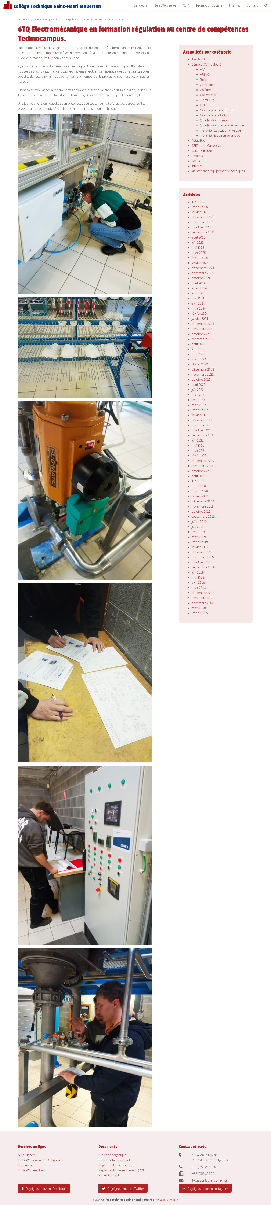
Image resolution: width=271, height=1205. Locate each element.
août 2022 (198, 384)
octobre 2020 (201, 471)
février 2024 (200, 313)
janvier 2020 (200, 496)
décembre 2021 (203, 420)
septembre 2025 (203, 232)
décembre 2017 (203, 592)
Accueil (21, 19)
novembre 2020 (203, 466)
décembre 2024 (203, 268)
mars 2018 (199, 587)
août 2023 (198, 344)
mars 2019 (199, 537)
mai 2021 (198, 445)
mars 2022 (199, 405)
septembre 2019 (203, 516)
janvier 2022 (200, 415)
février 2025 (200, 257)
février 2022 (200, 410)
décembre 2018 (203, 552)
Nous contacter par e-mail (210, 1180)
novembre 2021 (203, 425)
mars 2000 (199, 608)
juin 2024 (198, 293)
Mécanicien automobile (216, 110)
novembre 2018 (203, 557)
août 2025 (198, 237)
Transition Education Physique (220, 130)
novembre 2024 (203, 273)
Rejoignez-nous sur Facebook (45, 1188)
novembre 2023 (203, 329)
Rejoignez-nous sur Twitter (125, 1188)
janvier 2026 (200, 212)
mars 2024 (199, 308)
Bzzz (162, 1199)
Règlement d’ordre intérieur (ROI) (121, 1170)
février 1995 (200, 613)
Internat (234, 5)
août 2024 (198, 283)
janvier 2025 (200, 263)
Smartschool (27, 1155)
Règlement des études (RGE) (118, 1165)
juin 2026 (198, 202)
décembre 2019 (203, 501)
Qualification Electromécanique (222, 125)
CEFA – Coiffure (202, 150)
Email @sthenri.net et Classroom (40, 1160)
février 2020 (200, 491)
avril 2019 (198, 532)
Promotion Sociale (209, 5)
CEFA (186, 5)
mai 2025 (198, 247)
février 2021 (200, 455)
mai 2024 (198, 298)
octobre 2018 (201, 562)
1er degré (141, 5)
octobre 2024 (201, 278)
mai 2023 (198, 354)
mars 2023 (199, 359)
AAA (202, 69)
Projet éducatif (108, 1175)
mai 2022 (198, 395)
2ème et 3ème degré (206, 64)
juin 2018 (198, 572)
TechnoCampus (43, 53)
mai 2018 (198, 577)
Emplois (197, 156)
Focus (196, 161)
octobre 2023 (201, 334)
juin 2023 (198, 349)
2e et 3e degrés (165, 5)
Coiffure (205, 90)
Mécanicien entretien (214, 115)
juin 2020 (198, 481)
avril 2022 (198, 400)
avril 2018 (198, 582)
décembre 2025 (203, 217)
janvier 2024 (200, 318)
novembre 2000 (203, 603)
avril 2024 (198, 303)
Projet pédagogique (112, 1155)
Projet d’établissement (114, 1160)
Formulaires (26, 1165)
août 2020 (198, 476)
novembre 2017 (203, 598)
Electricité (207, 100)
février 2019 (200, 542)
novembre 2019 (203, 506)
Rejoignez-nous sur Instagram (207, 1188)
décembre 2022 (203, 369)
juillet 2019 (199, 521)
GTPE (204, 105)
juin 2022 (198, 389)
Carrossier (207, 84)
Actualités (198, 140)
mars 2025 (199, 252)
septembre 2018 (203, 567)
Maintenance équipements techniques (218, 171)
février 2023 (200, 364)
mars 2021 (199, 450)
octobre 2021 (201, 430)
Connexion (172, 1199)
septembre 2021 (203, 435)
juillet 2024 (199, 288)
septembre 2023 (203, 339)
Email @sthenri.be (30, 1170)
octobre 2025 (201, 227)
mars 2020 (199, 486)
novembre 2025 (203, 222)
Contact (252, 5)
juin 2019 (198, 526)
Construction (209, 95)
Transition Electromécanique (220, 135)
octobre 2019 (201, 511)
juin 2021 (198, 440)
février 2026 (200, 207)
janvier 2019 (200, 547)
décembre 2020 (203, 460)
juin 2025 (198, 242)
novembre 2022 (203, 374)
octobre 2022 (201, 379)
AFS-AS (205, 74)
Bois (203, 79)
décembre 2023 (203, 323)
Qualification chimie (213, 120)
